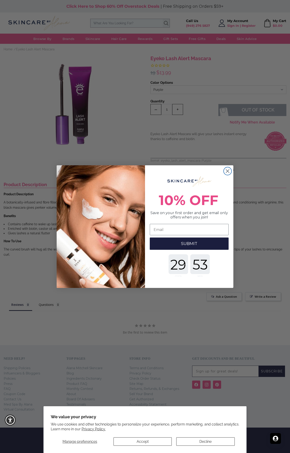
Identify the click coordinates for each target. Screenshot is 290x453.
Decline (205, 441)
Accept (143, 441)
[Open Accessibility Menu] (10, 420)
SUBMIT (189, 243)
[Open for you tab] (275, 438)
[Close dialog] (228, 171)
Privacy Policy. (94, 429)
